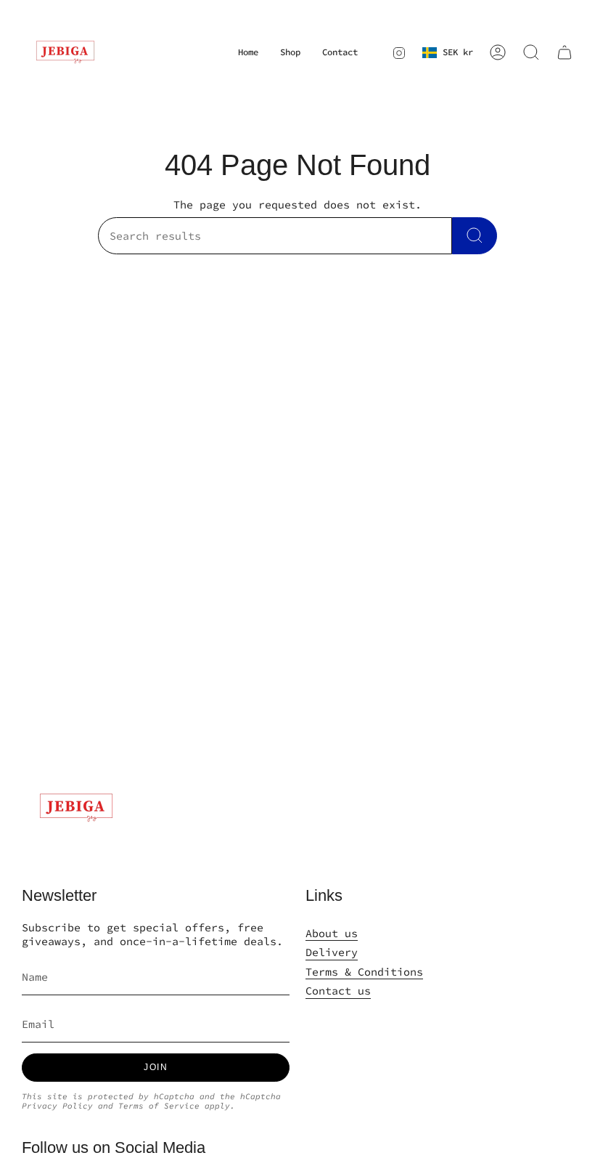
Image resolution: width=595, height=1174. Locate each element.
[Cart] (564, 52)
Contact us (338, 990)
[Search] (474, 235)
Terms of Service (159, 1106)
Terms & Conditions (364, 972)
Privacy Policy (57, 1106)
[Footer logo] (76, 807)
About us (331, 933)
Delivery (331, 952)
